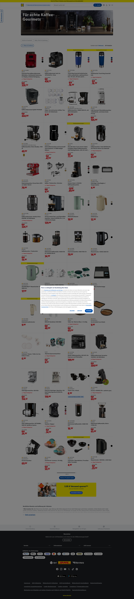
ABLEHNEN (72, 310)
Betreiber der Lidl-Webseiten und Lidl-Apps (53, 290)
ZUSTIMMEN (88, 310)
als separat (53, 295)
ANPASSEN (79, 310)
